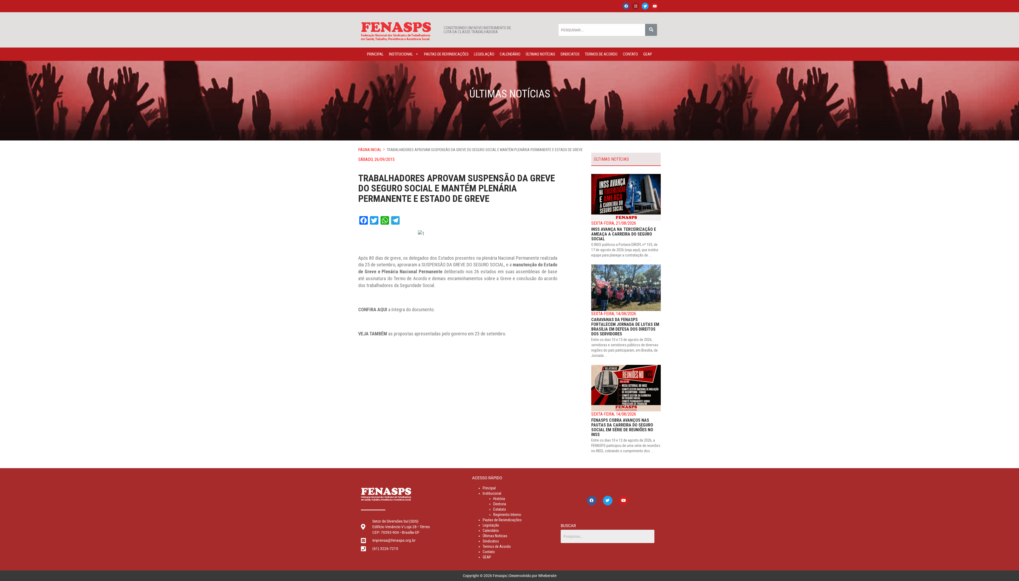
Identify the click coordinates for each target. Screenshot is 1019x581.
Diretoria (499, 504)
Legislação (484, 54)
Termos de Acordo (601, 54)
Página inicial (369, 150)
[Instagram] (635, 6)
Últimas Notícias (540, 54)
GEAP (647, 54)
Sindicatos (570, 54)
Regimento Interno (507, 514)
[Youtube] (654, 6)
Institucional (401, 54)
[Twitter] (645, 6)
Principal (375, 54)
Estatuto (499, 509)
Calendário (510, 54)
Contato (630, 54)
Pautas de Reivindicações (446, 54)
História (499, 499)
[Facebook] (626, 6)
